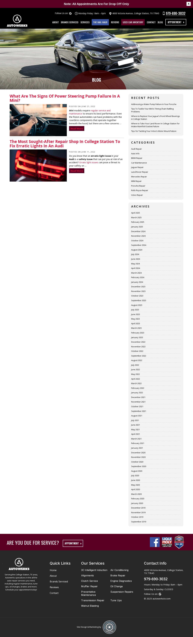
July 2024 (135, 254)
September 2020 (138, 466)
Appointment (174, 22)
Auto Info (135, 153)
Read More (77, 128)
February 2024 (137, 277)
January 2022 (137, 392)
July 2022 (135, 365)
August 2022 (136, 360)
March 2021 (136, 438)
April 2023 (135, 323)
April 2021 (135, 434)
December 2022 (138, 342)
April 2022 (135, 378)
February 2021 (137, 443)
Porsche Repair (138, 185)
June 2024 (135, 259)
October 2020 (137, 461)
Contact (151, 22)
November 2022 (138, 346)
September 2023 (138, 300)
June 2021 (135, 424)
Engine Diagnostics (121, 580)
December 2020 (138, 452)
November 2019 (138, 512)
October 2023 (137, 295)
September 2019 (138, 521)
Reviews (115, 22)
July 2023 (135, 309)
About (55, 22)
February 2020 (137, 498)
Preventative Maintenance (88, 593)
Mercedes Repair (139, 176)
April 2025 (135, 212)
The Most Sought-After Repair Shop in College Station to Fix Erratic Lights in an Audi (65, 144)
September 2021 (138, 411)
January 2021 (137, 448)
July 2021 (135, 420)
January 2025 (137, 226)
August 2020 (136, 471)
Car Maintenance (139, 162)
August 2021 (136, 415)
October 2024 (137, 240)
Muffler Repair (89, 586)
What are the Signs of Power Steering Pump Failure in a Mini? (65, 98)
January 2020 (137, 503)
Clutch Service (89, 580)
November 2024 (138, 236)
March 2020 (136, 494)
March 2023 (136, 328)
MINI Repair (136, 181)
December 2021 (138, 397)
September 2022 (138, 355)
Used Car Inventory (133, 22)
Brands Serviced (69, 22)
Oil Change (116, 586)
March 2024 (136, 272)
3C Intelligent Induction (94, 570)
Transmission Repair (92, 600)
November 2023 (138, 291)
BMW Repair (136, 158)
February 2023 (137, 332)
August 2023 (136, 305)
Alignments (87, 575)
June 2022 (135, 369)
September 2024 (138, 245)
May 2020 (135, 484)
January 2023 (137, 337)
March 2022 (136, 383)
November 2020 (138, 457)
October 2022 (137, 351)
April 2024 (135, 268)
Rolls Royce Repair (139, 190)
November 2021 (138, 401)
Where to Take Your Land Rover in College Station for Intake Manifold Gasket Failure (155, 125)
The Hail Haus (100, 22)
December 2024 (138, 231)
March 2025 (136, 217)
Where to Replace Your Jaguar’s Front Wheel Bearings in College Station (155, 117)
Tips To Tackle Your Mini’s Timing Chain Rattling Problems (152, 110)
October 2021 (137, 406)
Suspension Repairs (121, 591)
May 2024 (135, 263)
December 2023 (138, 286)
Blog (160, 22)
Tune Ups (116, 600)
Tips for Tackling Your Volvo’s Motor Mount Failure (153, 131)
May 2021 (135, 429)
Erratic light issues (88, 162)
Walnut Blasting (90, 605)
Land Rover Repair (139, 172)
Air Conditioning (119, 570)
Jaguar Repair (137, 167)
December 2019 (138, 507)
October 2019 (137, 517)
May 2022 (135, 374)
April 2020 (135, 489)
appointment (72, 543)
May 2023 (135, 318)
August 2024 (136, 249)
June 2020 (135, 480)
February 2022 (137, 388)
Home (53, 570)
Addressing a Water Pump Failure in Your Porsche (153, 104)
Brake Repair (117, 575)
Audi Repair (136, 148)
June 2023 (135, 314)
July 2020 (135, 475)
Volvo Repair (137, 195)
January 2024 (137, 282)
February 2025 (137, 222)
